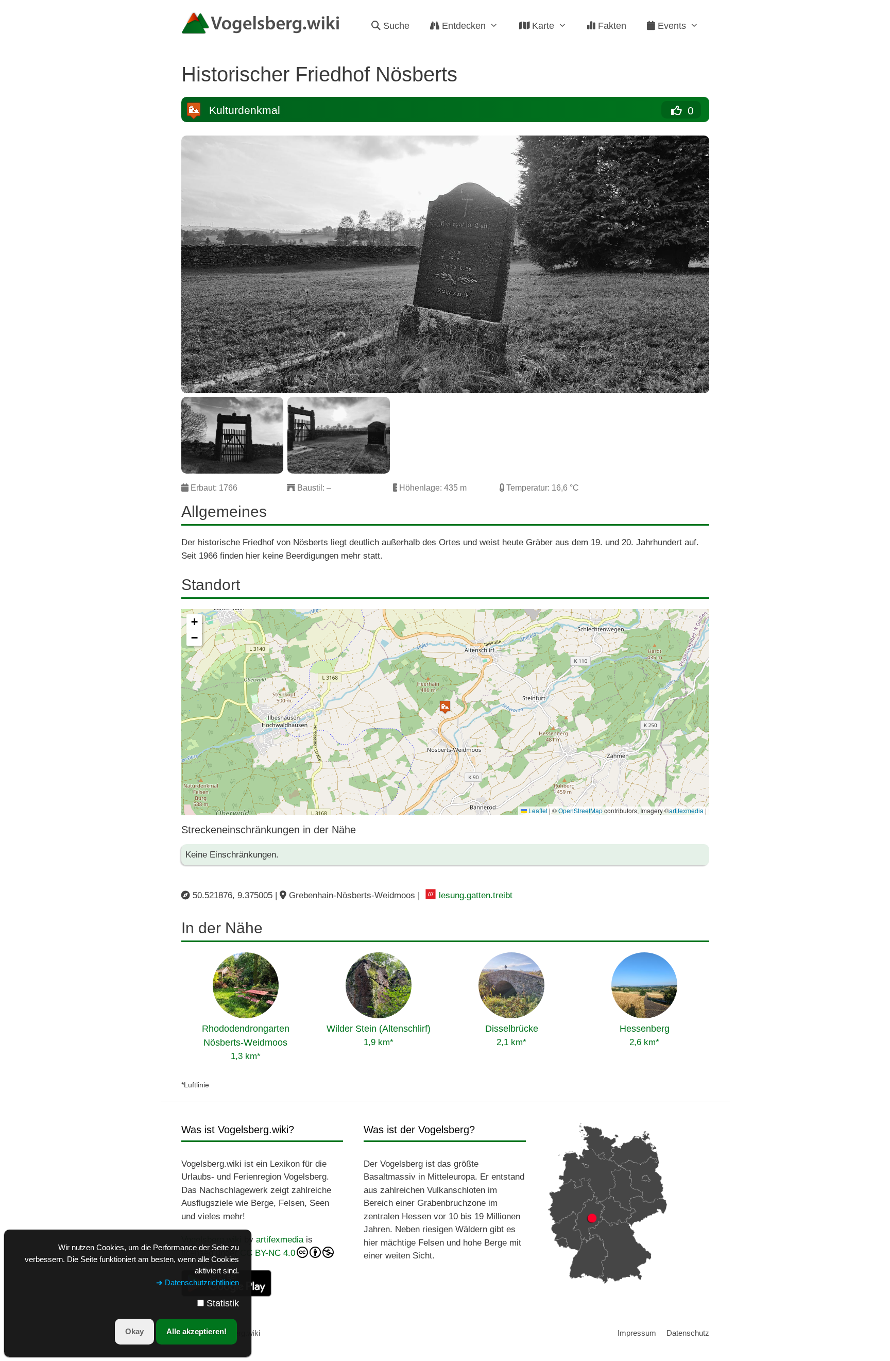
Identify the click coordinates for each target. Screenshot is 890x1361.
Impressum (637, 1333)
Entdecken (462, 26)
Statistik (223, 1303)
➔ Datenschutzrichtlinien (197, 1282)
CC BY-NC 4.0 (267, 1253)
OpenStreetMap (580, 810)
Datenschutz (687, 1333)
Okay (134, 1331)
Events (670, 26)
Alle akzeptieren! (196, 1331)
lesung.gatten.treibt (475, 895)
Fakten (610, 26)
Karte (541, 26)
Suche (395, 26)
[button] (445, 707)
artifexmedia (686, 810)
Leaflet (537, 810)
